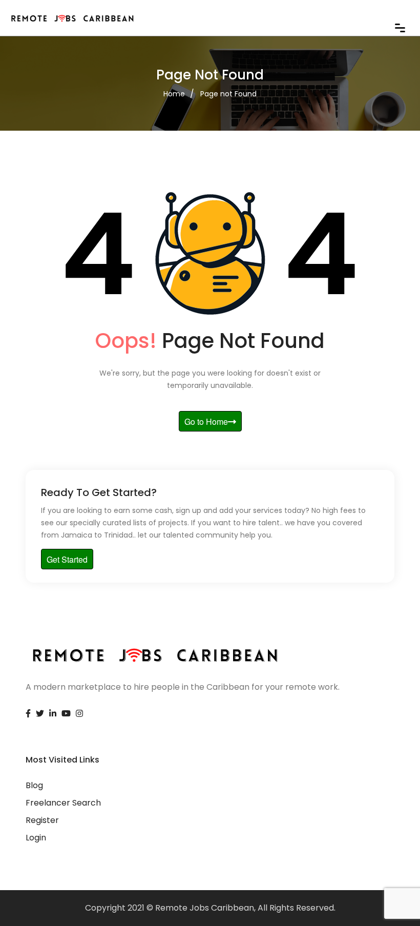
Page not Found (228, 94)
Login (36, 837)
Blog (34, 785)
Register (42, 820)
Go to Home (206, 421)
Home (174, 94)
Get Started (67, 559)
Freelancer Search (63, 803)
